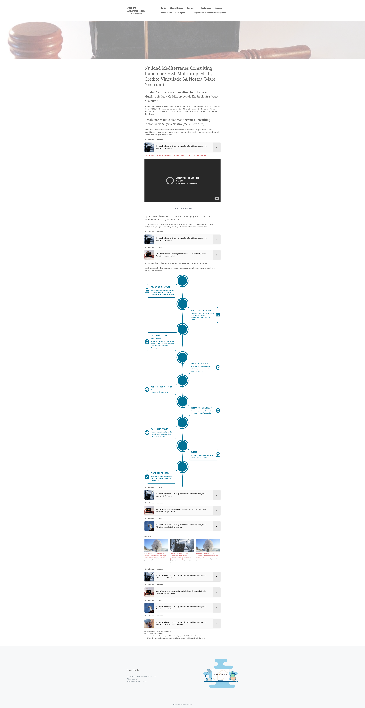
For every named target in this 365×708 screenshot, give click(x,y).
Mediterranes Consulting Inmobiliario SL (159, 631)
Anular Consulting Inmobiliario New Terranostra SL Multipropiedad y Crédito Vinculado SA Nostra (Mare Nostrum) (155, 555)
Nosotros (218, 8)
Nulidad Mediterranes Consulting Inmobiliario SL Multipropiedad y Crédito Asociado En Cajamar (207, 555)
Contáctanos (206, 8)
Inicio (163, 8)
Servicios (190, 8)
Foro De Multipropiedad (136, 9)
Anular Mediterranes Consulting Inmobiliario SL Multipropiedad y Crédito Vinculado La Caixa (174, 636)
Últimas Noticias (176, 8)
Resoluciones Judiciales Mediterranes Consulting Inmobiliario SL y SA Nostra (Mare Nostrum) (177, 155)
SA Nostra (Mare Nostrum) (155, 634)
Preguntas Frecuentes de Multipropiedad (210, 13)
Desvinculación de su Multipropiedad (174, 13)
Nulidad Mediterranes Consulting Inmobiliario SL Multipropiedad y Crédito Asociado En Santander (176, 638)
